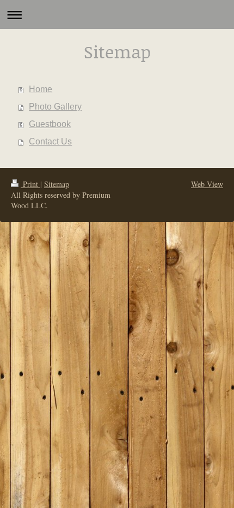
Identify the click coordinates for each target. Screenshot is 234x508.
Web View (207, 184)
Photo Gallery (55, 106)
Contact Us (50, 141)
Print (30, 184)
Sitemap (56, 184)
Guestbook (50, 124)
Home (40, 89)
